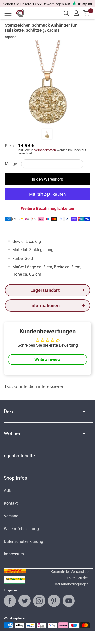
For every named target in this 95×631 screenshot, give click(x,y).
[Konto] (76, 13)
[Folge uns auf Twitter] (24, 601)
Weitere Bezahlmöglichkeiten (47, 208)
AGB (8, 490)
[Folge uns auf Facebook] (10, 601)
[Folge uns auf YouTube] (69, 601)
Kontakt (11, 503)
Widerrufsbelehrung (21, 528)
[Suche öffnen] (66, 13)
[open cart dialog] (86, 13)
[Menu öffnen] (9, 13)
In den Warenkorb (47, 179)
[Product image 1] (47, 134)
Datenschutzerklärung (23, 541)
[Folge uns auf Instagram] (39, 601)
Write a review (47, 359)
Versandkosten (45, 150)
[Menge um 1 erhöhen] (76, 164)
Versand (11, 516)
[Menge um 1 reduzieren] (27, 164)
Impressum (14, 554)
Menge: (11, 163)
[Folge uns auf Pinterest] (54, 601)
